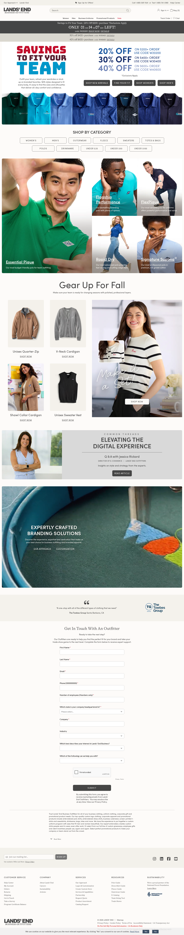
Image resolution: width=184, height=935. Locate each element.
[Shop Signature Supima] (159, 244)
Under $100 (140, 148)
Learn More (151, 888)
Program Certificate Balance (15, 904)
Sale (119, 18)
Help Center (175, 3)
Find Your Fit (122, 83)
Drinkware (67, 148)
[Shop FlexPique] (159, 187)
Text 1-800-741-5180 (160, 3)
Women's (31, 140)
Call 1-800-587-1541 (140, 3)
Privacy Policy (29, 862)
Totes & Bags (152, 140)
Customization (65, 548)
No (155, 932)
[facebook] (168, 857)
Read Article (122, 473)
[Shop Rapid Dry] (114, 244)
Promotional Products (106, 18)
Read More (134, 932)
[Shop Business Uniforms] (92, 108)
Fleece (104, 140)
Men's (55, 140)
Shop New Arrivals (97, 83)
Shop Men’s (166, 83)
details (110, 35)
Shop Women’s (144, 83)
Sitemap (120, 920)
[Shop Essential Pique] (47, 216)
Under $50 (116, 148)
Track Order (165, 18)
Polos (43, 148)
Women (66, 18)
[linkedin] (161, 857)
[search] (127, 10)
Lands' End (24, 3)
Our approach (42, 548)
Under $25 (92, 148)
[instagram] (154, 857)
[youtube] (175, 857)
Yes (145, 932)
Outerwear (79, 140)
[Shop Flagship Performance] (114, 187)
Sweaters (128, 140)
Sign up (61, 857)
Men (73, 18)
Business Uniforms (85, 18)
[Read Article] (32, 454)
